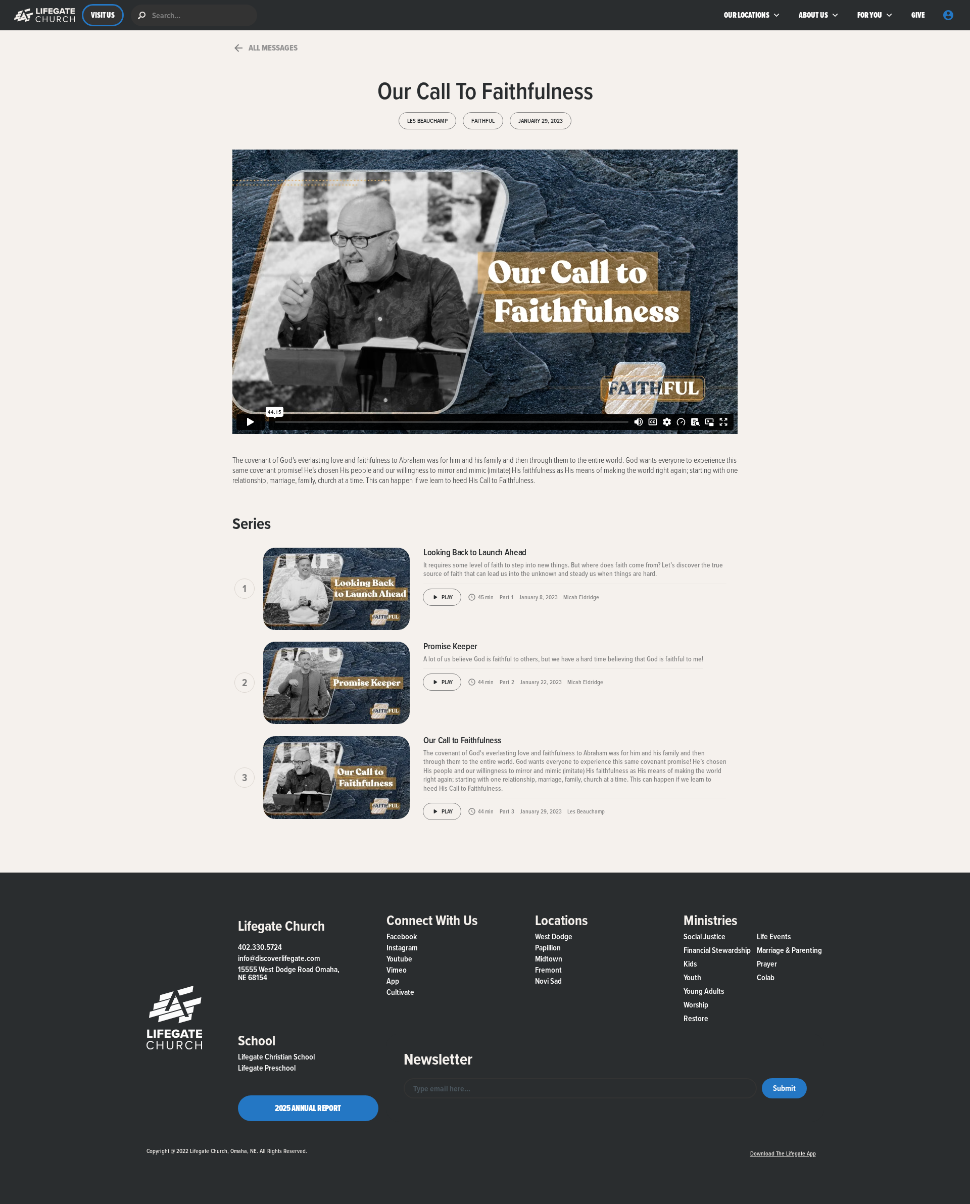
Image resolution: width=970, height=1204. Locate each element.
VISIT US (103, 15)
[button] (42, 15)
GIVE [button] (917, 15)
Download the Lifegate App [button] (783, 1153)
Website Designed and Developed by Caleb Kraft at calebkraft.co (524, 1148)
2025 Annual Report (308, 1108)
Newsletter (438, 1059)
